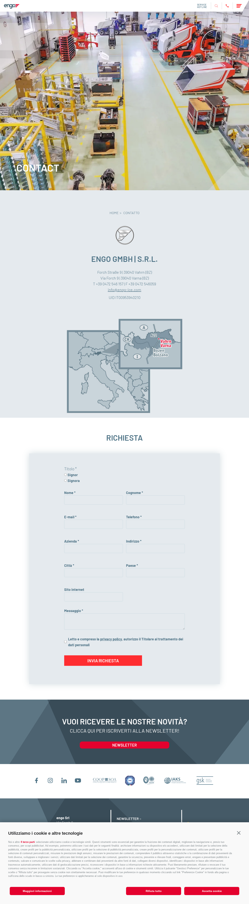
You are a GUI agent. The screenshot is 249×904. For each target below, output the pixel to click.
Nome (68, 493)
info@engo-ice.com (124, 289)
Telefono (132, 517)
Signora (74, 480)
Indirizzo (132, 541)
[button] (239, 833)
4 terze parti (28, 842)
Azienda (70, 541)
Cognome (133, 493)
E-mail (69, 517)
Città (68, 565)
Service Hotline (202, 5)
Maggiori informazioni (37, 891)
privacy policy (111, 639)
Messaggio (72, 611)
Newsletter (124, 745)
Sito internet (74, 589)
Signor (73, 475)
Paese (131, 565)
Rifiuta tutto (154, 891)
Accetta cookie (212, 891)
